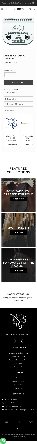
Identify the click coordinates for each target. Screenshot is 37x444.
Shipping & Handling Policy (18, 353)
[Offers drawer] (6, 9)
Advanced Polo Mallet (29, 137)
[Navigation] (2, 9)
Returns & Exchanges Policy (18, 360)
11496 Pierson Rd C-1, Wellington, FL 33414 (19, 410)
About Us (18, 378)
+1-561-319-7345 (10, 403)
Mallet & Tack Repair (18, 381)
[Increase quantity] (14, 75)
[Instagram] (21, 341)
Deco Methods (19, 385)
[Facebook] (16, 341)
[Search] (30, 9)
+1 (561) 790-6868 (11, 399)
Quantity (8, 71)
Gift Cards (18, 363)
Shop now (18, 199)
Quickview (12, 145)
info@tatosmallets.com (13, 406)
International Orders (19, 356)
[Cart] (34, 9)
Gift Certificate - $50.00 (12, 137)
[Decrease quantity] (7, 75)
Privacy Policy (18, 388)
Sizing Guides (18, 367)
